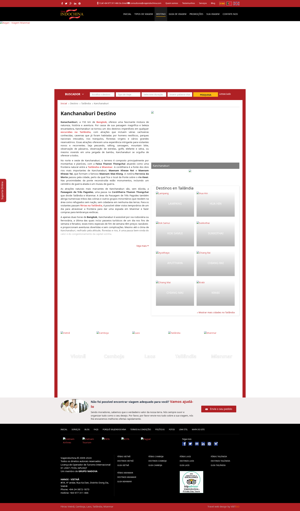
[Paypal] (149, 441)
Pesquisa (205, 94)
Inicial (127, 14)
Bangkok (101, 121)
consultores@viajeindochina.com (145, 3)
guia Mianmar (124, 481)
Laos (150, 356)
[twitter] (66, 3)
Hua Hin (216, 203)
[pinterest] (79, 3)
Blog (213, 3)
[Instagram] (216, 443)
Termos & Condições (140, 429)
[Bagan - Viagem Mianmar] (15, 57)
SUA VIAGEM (213, 14)
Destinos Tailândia (220, 461)
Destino (161, 14)
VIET (235, 506)
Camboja (114, 356)
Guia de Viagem (177, 14)
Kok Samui (175, 233)
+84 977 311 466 (111, 3)
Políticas (160, 429)
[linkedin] (75, 3)
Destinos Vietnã (125, 461)
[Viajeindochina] (72, 13)
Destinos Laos (187, 461)
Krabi (216, 293)
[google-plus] (71, 3)
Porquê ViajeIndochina (114, 429)
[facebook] (62, 3)
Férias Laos (185, 456)
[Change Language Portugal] (229, 3)
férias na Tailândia (91, 205)
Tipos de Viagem (143, 14)
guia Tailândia (218, 465)
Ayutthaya (175, 263)
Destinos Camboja (157, 461)
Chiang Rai (216, 263)
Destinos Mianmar (126, 477)
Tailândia (93, 167)
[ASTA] (130, 441)
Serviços (203, 3)
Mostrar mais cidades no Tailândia (216, 312)
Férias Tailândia (219, 456)
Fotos (172, 429)
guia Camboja (155, 465)
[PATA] (110, 441)
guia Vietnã (123, 465)
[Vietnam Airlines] (71, 441)
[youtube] (197, 443)
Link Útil (183, 429)
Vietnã (78, 356)
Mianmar (107, 167)
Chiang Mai (175, 293)
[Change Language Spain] (222, 3)
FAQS (96, 429)
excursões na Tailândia (76, 131)
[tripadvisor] (191, 481)
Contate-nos (230, 14)
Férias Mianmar (125, 472)
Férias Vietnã (123, 456)
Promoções (196, 14)
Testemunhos (188, 3)
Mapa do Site (198, 429)
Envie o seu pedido (221, 409)
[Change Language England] (236, 3)
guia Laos (185, 465)
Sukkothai (215, 233)
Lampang (175, 203)
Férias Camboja (156, 456)
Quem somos (171, 3)
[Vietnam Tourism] (91, 441)
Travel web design (217, 506)
